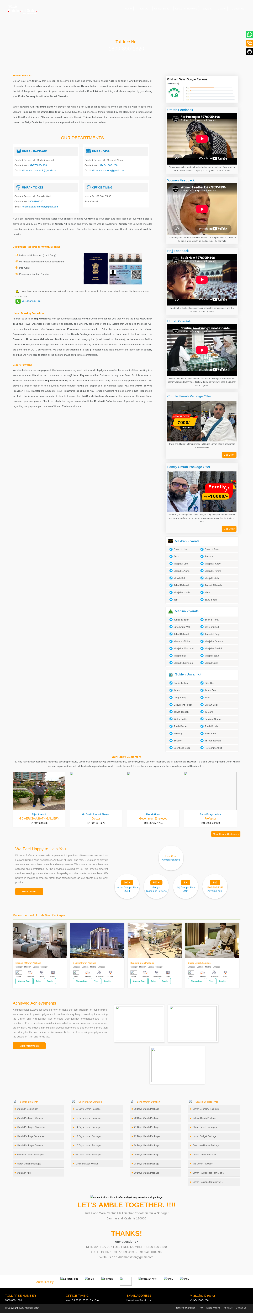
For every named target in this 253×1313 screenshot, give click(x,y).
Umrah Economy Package (206, 1109)
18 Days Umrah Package (146, 1109)
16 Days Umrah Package (88, 1109)
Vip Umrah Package (203, 1163)
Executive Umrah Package (206, 1145)
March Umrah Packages (29, 1163)
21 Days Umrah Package (146, 1127)
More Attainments (29, 1045)
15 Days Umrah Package (88, 1118)
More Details (29, 891)
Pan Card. (24, 267)
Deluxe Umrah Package (204, 1118)
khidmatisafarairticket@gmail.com (40, 206)
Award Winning (213, 1308)
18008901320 (35, 201)
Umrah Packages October (30, 1118)
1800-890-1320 (126, 49)
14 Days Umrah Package (88, 1127)
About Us (143, 8)
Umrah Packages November (31, 1127)
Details (50, 981)
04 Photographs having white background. (42, 261)
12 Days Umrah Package (88, 1136)
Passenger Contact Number (34, 274)
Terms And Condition (185, 1308)
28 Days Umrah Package (146, 1163)
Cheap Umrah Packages (205, 1127)
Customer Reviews (186, 8)
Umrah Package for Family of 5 (208, 1173)
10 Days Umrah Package (88, 1145)
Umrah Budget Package (204, 1136)
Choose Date (24, 981)
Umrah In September (27, 1109)
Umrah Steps (161, 8)
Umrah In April (24, 1173)
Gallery (222, 8)
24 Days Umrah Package (146, 1145)
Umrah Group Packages (205, 1154)
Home (128, 8)
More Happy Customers (226, 834)
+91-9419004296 (199, 1300)
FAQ (201, 1308)
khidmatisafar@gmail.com (138, 1300)
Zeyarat (207, 8)
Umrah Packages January (30, 1145)
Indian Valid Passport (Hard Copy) (37, 255)
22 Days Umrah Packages (147, 1136)
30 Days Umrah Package (146, 1173)
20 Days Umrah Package (146, 1118)
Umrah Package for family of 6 (208, 1182)
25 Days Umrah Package (146, 1154)
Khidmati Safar (32, 1308)
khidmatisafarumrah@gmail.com (39, 170)
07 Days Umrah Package (88, 1154)
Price (38, 981)
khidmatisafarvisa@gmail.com (108, 170)
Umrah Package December (30, 1136)
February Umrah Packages (30, 1154)
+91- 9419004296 (108, 165)
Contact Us (238, 8)
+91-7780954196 (37, 165)
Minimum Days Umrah (87, 1163)
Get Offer (229, 454)
